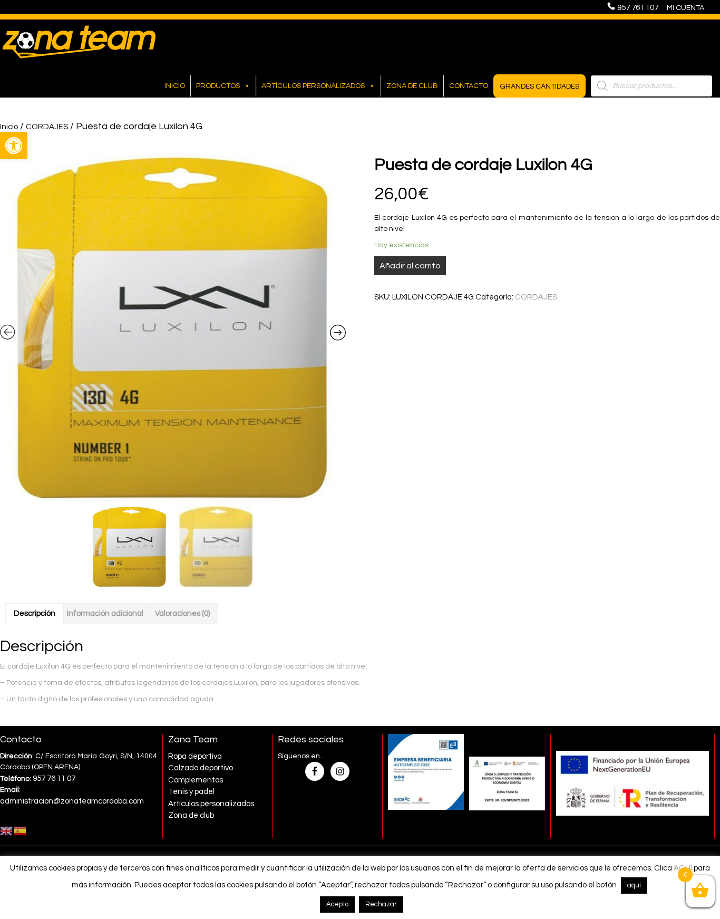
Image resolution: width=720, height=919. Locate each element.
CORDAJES (47, 127)
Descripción (34, 613)
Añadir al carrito (410, 266)
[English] (7, 831)
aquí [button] (634, 885)
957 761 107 (641, 8)
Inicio (174, 86)
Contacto (468, 86)
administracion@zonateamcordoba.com (72, 801)
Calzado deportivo (200, 768)
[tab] (34, 613)
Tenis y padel (191, 792)
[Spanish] (20, 831)
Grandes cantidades (539, 86)
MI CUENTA (685, 8)
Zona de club (412, 86)
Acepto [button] (337, 904)
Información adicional (105, 613)
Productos (218, 86)
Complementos (195, 780)
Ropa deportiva (195, 756)
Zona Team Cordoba (79, 42)
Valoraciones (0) (182, 613)
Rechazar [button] (381, 904)
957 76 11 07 (54, 778)
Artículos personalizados (313, 86)
